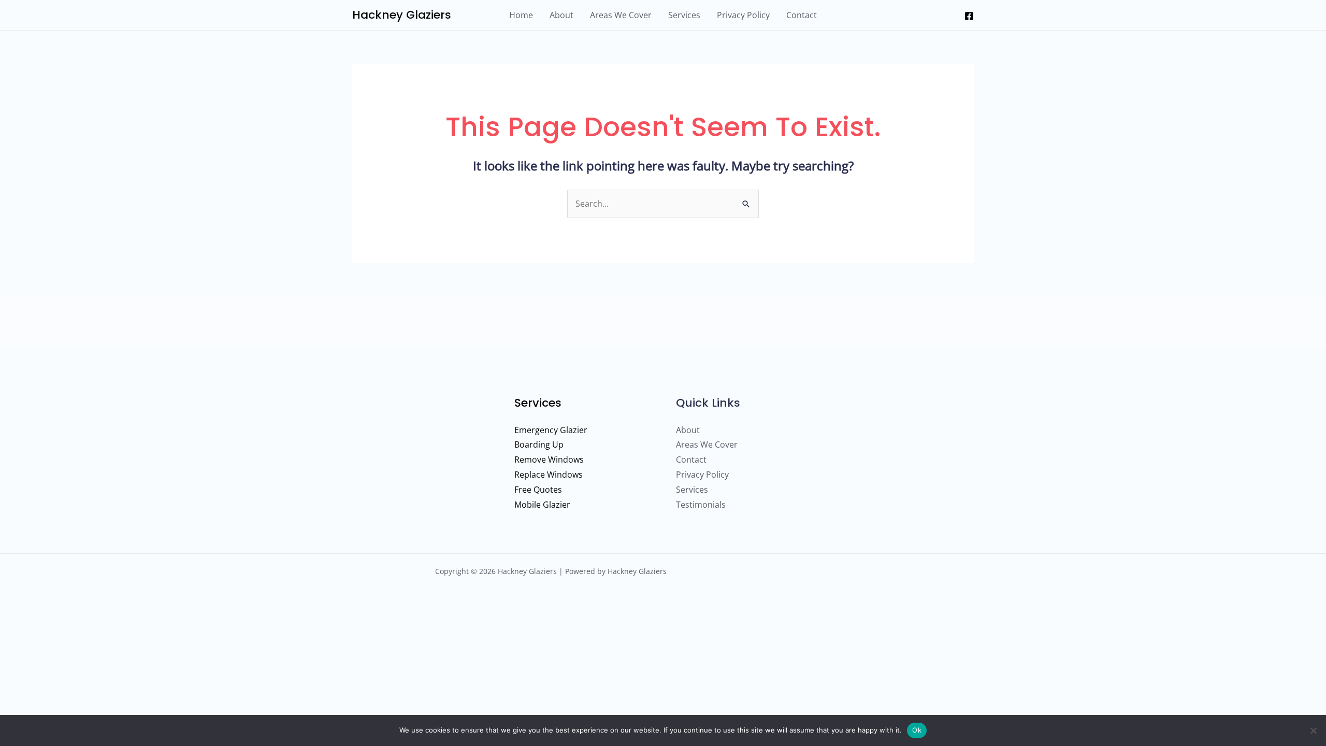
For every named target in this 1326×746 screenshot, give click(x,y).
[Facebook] (969, 16)
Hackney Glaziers (401, 15)
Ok (916, 730)
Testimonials (701, 504)
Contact (801, 15)
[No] (1313, 730)
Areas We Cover (621, 15)
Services (684, 15)
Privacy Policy (743, 15)
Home (521, 15)
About (561, 15)
